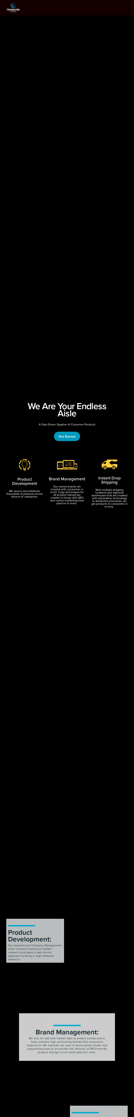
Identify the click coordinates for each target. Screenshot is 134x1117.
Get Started (67, 436)
